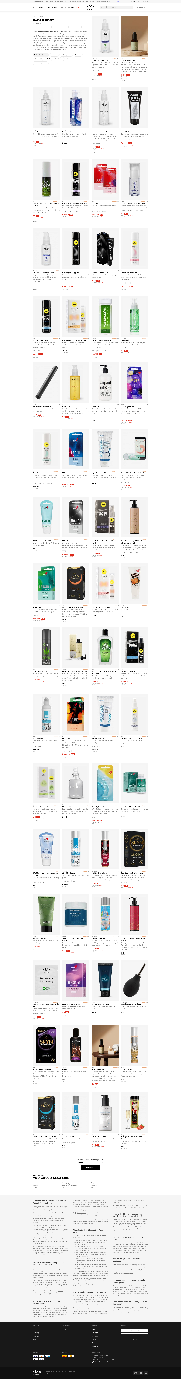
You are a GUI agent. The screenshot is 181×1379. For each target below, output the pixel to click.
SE (120, 1)
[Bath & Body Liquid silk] (105, 394)
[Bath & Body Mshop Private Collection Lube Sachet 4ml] (46, 991)
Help (34, 1329)
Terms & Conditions (49, 1374)
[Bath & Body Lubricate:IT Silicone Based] (105, 122)
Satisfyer (95, 1329)
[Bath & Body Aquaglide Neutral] (105, 727)
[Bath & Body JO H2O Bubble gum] (105, 926)
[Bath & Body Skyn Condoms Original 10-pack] (134, 860)
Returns (35, 1339)
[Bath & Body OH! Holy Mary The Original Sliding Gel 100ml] (105, 659)
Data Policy (59, 1374)
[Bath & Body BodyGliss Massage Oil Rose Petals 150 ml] (134, 926)
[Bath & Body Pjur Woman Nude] (46, 462)
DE (115, 1)
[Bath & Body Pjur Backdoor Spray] (134, 659)
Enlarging (65, 1187)
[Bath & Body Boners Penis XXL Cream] (105, 991)
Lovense (94, 1339)
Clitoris (35, 1187)
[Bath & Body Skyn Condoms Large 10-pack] (75, 594)
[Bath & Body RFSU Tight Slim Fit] (105, 794)
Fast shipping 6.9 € (38, 1)
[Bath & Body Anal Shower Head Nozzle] (46, 394)
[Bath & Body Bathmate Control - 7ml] (105, 261)
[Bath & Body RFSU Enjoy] (75, 727)
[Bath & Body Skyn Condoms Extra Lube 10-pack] (46, 1123)
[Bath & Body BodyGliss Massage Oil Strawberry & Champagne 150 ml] (134, 529)
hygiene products (80, 1213)
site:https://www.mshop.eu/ (60, 1250)
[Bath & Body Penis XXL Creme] (134, 122)
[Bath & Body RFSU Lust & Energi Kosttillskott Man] (134, 794)
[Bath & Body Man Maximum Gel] (46, 926)
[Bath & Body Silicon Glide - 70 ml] (105, 1123)
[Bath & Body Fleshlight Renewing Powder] (105, 328)
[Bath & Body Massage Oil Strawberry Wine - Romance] (134, 1123)
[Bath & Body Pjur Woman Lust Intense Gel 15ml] (75, 328)
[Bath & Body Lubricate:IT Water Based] (105, 50)
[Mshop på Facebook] (140, 1373)
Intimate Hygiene (75, 27)
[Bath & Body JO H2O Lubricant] (75, 860)
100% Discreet (49, 1)
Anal (34, 1183)
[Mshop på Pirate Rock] (146, 1373)
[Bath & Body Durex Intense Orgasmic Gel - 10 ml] (134, 192)
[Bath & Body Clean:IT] (46, 122)
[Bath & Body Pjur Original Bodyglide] (75, 261)
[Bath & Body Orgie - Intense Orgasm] (46, 659)
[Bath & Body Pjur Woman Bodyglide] (134, 261)
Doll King (95, 1343)
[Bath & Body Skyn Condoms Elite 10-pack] (46, 1057)
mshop (93, 1220)
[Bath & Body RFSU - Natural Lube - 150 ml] (46, 529)
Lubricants (37, 27)
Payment (36, 1336)
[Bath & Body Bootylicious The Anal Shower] (134, 991)
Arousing (35, 1185)
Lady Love (95, 1346)
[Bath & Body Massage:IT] (75, 394)
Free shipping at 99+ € (61, 1)
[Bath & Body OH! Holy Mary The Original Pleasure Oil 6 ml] (46, 192)
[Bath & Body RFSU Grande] (75, 529)
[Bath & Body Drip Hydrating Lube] (134, 50)
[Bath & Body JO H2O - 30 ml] (75, 1123)
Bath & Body (41, 16)
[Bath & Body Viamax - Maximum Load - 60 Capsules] (75, 926)
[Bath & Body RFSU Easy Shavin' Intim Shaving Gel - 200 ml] (46, 860)
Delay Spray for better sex (69, 1183)
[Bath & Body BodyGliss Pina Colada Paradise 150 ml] (75, 659)
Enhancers (47, 27)
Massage (64, 27)
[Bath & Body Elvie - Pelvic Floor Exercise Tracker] (134, 462)
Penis (92, 1187)
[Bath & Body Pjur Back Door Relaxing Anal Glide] (75, 192)
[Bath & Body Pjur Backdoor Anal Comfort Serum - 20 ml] (105, 529)
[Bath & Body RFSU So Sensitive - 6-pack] (75, 991)
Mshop (35, 16)
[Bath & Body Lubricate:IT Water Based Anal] (46, 261)
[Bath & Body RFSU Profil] (75, 462)
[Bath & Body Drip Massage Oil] (105, 1057)
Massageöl (94, 1185)
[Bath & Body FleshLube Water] (75, 122)
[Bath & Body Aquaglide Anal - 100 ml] (105, 462)
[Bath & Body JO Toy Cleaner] (46, 727)
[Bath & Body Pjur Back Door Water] (46, 328)
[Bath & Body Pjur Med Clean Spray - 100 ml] (134, 727)
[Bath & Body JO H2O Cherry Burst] (105, 860)
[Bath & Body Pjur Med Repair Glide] (46, 794)
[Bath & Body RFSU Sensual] (46, 594)
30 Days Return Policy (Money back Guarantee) (82, 1)
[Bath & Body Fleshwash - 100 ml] (134, 328)
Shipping (36, 1333)
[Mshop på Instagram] (135, 1373)
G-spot (93, 1183)
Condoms (56, 27)
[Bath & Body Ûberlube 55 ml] (75, 794)
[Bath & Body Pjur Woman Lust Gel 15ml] (105, 594)
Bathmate (95, 1336)
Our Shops (145, 1)
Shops (64, 1329)
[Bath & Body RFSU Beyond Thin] (134, 394)
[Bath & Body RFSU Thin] (105, 192)
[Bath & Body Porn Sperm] (134, 594)
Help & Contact (136, 1)
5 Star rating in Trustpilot (103, 1)
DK (118, 1)
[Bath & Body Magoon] (75, 1057)
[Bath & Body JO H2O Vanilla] (134, 1057)
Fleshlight (95, 1333)
